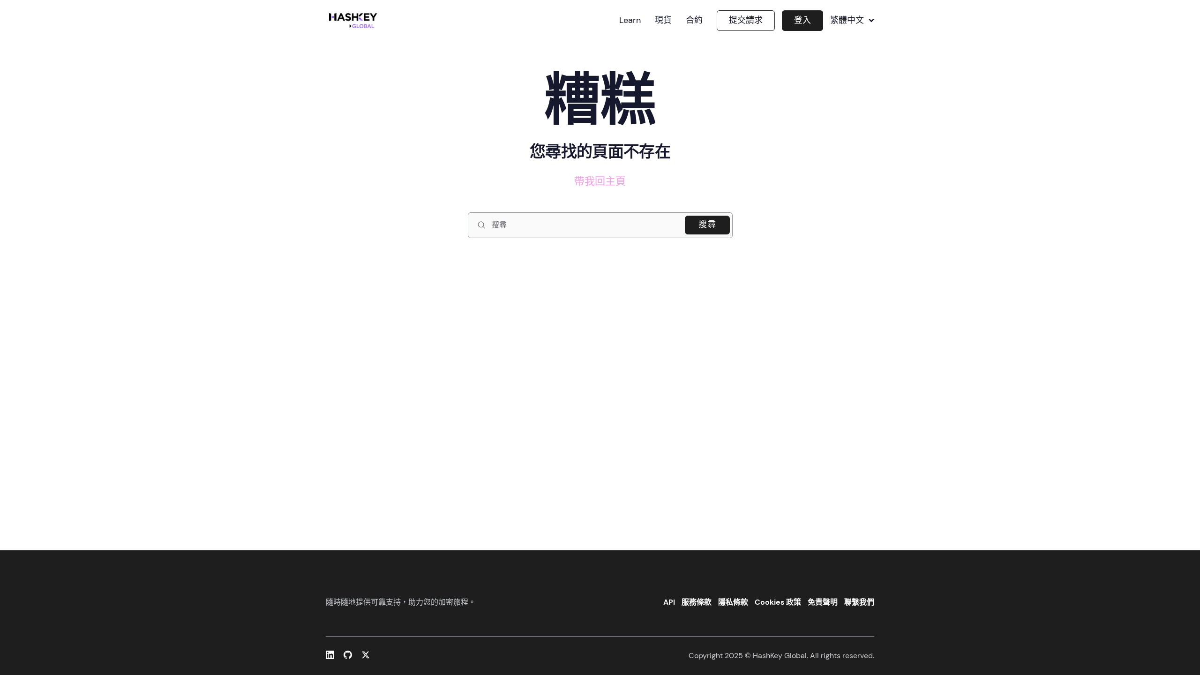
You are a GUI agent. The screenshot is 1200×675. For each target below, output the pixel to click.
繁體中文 (847, 20)
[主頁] (355, 20)
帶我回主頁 (600, 181)
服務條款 (697, 602)
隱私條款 (733, 602)
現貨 (663, 20)
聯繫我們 (859, 602)
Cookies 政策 (778, 602)
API (669, 602)
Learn (630, 20)
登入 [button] (802, 20)
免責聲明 (823, 602)
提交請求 (746, 20)
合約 (694, 20)
